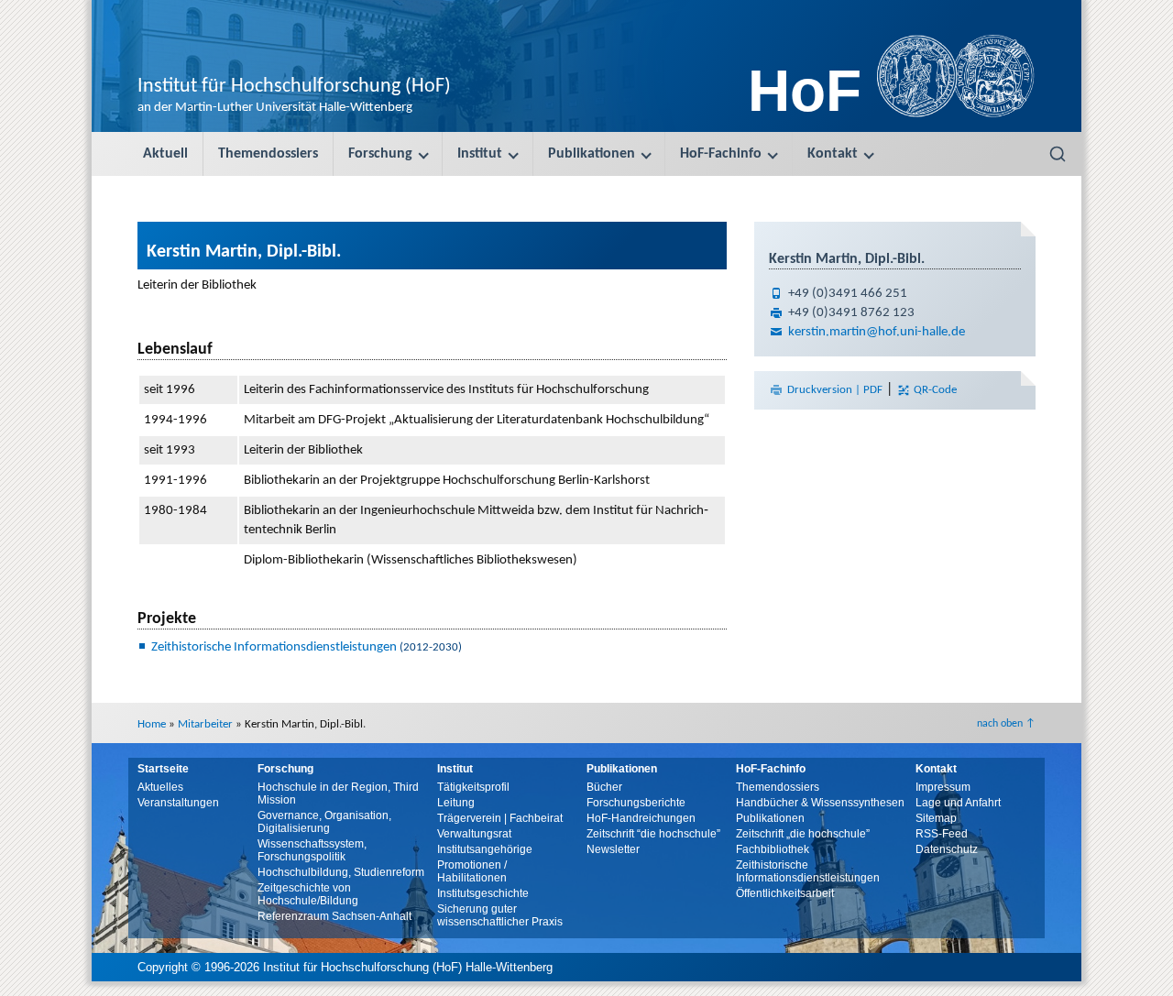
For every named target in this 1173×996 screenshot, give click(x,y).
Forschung (380, 154)
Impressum (942, 787)
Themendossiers (268, 154)
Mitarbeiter (205, 724)
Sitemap (936, 818)
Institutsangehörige (484, 849)
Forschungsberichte (635, 802)
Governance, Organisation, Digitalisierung (324, 822)
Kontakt (832, 154)
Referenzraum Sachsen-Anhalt (334, 916)
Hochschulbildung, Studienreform (341, 872)
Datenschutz (946, 849)
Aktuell (165, 154)
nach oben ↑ (1006, 723)
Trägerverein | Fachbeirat (500, 818)
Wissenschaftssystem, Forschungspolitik (312, 850)
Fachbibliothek (772, 849)
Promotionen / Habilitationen (472, 871)
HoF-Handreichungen (641, 818)
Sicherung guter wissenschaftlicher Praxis (500, 915)
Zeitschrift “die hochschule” (653, 833)
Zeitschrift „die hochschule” (803, 833)
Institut (479, 154)
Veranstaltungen (178, 802)
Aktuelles (160, 787)
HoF (804, 91)
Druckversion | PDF (834, 390)
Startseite (163, 768)
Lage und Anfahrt (958, 802)
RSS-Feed (941, 833)
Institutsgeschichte (483, 893)
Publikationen (591, 154)
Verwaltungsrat (474, 833)
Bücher (604, 787)
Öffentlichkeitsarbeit (785, 893)
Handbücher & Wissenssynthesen (820, 802)
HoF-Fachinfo (721, 154)
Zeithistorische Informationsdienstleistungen (274, 647)
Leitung (456, 802)
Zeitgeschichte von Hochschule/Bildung (308, 894)
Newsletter (613, 849)
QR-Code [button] (934, 390)
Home (151, 724)
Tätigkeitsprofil (473, 787)
